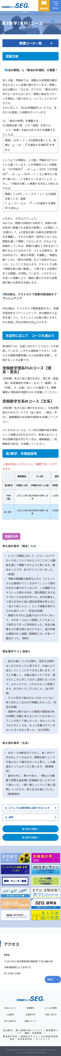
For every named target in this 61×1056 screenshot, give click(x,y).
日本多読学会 (25, 1038)
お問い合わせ (51, 1014)
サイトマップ (42, 1038)
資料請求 (44, 8)
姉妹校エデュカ (29, 1036)
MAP (50, 979)
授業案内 (30, 1007)
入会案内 (10, 1014)
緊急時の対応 (10, 1036)
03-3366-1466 (12, 973)
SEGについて (10, 1007)
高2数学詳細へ (30, 837)
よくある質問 (51, 1007)
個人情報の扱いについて (29, 1030)
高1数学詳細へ (30, 829)
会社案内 (8, 1030)
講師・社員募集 (33, 1032)
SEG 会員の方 (10, 1021)
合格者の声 (30, 1014)
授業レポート (30, 1021)
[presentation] (14, 140)
